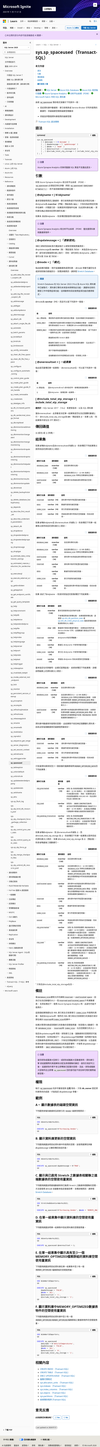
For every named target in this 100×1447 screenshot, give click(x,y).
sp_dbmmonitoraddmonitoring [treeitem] (20, 428)
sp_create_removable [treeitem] (19, 394)
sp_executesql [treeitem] (16, 573)
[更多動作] (96, 45)
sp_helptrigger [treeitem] (17, 664)
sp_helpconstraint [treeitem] (18, 611)
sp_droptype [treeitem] (16, 551)
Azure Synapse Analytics (56, 93)
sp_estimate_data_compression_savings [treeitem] (20, 557)
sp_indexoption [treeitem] (17, 668)
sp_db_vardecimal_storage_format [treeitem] (20, 416)
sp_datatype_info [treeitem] (18, 403)
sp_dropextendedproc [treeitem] (20, 535)
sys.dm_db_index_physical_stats (71, 621)
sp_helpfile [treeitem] (15, 628)
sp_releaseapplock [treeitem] (18, 718)
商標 (76, 1445)
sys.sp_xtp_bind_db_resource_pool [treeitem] (20, 809)
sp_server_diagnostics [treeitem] (20, 745)
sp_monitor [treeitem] (15, 689)
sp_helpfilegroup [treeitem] (18, 633)
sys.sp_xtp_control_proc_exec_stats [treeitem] (20, 829)
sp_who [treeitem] (14, 797)
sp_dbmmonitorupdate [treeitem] (20, 483)
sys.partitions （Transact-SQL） (54, 1396)
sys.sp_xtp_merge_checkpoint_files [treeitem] (20, 855)
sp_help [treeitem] (14, 606)
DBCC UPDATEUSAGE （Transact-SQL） (58, 1375)
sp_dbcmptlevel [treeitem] (17, 422)
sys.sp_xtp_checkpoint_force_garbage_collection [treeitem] (20, 819)
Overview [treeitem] (12, 230)
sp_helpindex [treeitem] (16, 637)
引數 (39, 74)
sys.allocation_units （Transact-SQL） (57, 1382)
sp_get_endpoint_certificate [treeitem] (20, 596)
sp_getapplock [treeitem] (16, 590)
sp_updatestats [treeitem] (17, 788)
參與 (33, 1445)
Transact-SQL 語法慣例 (48, 121)
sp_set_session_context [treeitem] (20, 749)
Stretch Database (85, 271)
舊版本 (16, 1445)
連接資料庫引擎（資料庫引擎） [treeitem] (18, 84)
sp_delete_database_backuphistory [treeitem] (20, 501)
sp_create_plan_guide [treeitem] (19, 383)
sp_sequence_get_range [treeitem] (20, 741)
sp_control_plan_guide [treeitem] (20, 378)
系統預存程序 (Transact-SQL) (53, 1399)
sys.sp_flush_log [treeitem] (17, 801)
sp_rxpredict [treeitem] (16, 736)
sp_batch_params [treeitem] (18, 332)
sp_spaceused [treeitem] (16, 763)
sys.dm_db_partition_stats (72, 618)
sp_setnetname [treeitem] (17, 754)
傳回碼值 (40, 77)
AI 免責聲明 (6, 1445)
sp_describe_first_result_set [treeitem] (20, 513)
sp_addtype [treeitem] (15, 306)
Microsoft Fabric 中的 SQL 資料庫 (50, 97)
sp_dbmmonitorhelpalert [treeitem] (20, 465)
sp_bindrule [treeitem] (15, 341)
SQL (45, 44)
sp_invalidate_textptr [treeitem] (19, 673)
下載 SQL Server (89, 28)
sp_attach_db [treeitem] (16, 319)
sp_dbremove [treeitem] (16, 488)
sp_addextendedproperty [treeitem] (20, 288)
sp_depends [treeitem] (16, 507)
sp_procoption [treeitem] (16, 701)
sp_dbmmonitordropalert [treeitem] (20, 450)
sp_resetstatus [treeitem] (17, 732)
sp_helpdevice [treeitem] (16, 619)
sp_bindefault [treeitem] (16, 337)
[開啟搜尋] (90, 21)
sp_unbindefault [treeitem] (17, 772)
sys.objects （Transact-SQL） (53, 1392)
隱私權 (40, 1445)
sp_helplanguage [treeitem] (18, 641)
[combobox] (16, 47)
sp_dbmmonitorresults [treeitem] (20, 479)
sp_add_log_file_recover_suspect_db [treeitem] (20, 295)
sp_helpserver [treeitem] (16, 646)
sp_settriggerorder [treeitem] (18, 758)
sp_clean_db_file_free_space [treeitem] (20, 360)
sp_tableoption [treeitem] (17, 767)
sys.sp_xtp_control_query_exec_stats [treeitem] (20, 840)
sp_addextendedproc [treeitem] (19, 282)
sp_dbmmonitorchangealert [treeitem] (20, 436)
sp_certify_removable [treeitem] (19, 350)
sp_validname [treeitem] (16, 792)
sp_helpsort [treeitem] (15, 650)
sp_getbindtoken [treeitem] (17, 585)
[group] (66, 146)
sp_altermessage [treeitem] (18, 314)
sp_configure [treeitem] (16, 366)
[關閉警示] (95, 5)
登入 (95, 21)
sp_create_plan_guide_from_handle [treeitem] (20, 388)
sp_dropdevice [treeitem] (17, 531)
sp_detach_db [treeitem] (16, 526)
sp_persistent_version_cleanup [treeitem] (20, 695)
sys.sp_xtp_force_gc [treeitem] (19, 847)
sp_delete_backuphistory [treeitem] (20, 493)
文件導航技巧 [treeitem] (10, 62)
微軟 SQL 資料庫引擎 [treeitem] (15, 79)
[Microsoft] (4, 21)
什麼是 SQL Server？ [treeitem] (15, 75)
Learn (38, 44)
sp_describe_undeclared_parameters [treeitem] (20, 520)
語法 (39, 70)
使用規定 (68, 1445)
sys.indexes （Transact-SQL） (53, 1386)
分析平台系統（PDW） (80, 93)
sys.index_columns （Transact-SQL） (57, 1389)
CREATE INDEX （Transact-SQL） (55, 1369)
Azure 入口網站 (73, 28)
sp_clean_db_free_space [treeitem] (20, 354)
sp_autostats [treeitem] (16, 328)
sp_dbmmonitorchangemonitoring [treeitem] (20, 443)
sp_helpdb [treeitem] (15, 615)
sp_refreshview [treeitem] (17, 714)
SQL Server (54, 44)
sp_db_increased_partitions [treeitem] (20, 409)
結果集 (40, 80)
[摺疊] (30, 43)
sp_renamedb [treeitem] (16, 727)
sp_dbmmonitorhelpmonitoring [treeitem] (20, 473)
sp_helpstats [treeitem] (16, 655)
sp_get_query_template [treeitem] (20, 602)
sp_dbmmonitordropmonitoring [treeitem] (20, 458)
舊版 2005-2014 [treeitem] (11, 66)
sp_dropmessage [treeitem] (18, 547)
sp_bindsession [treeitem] (17, 345)
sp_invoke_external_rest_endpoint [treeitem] (20, 678)
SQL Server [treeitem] (9, 57)
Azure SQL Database (69, 90)
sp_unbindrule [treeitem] (17, 776)
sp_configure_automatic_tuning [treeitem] (20, 372)
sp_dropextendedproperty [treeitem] (20, 541)
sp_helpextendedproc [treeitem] (19, 624)
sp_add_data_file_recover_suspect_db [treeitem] (20, 276)
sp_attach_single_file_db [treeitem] (20, 323)
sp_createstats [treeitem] (16, 399)
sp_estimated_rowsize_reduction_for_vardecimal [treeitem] (20, 566)
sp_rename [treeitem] (15, 723)
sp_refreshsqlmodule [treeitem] (19, 709)
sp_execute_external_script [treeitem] (20, 579)
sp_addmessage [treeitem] (17, 301)
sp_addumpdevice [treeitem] (18, 310)
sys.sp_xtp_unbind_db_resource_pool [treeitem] (20, 865)
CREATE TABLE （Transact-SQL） (55, 1372)
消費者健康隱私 (54, 1445)
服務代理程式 (46, 1379)
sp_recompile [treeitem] (16, 705)
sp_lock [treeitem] (14, 684)
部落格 (24, 1445)
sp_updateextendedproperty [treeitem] (20, 782)
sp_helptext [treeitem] (15, 659)
